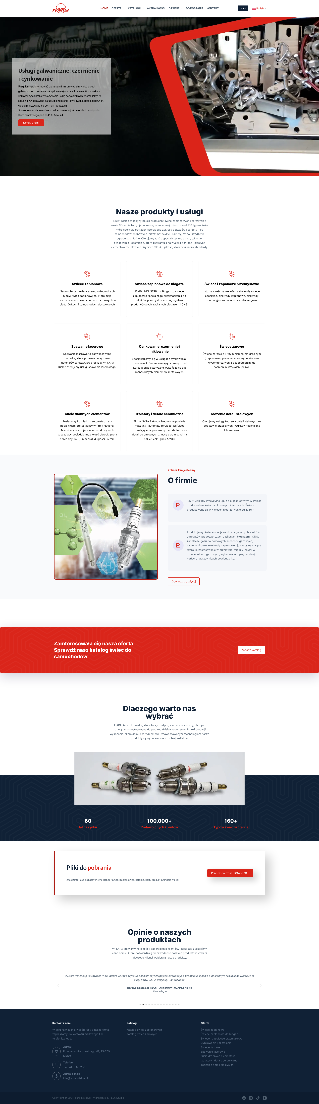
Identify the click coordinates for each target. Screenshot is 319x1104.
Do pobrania (194, 8)
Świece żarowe (210, 1047)
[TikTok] (258, 1098)
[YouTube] (265, 1098)
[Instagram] (251, 1098)
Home (104, 8)
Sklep (243, 8)
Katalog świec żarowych (142, 1034)
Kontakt (213, 8)
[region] (159, 96)
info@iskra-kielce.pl (75, 1078)
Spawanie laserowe (213, 1051)
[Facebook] (244, 1098)
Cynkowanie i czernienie (216, 1042)
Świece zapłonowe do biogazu (220, 1034)
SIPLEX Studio (115, 1097)
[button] (58, 985)
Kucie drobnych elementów (218, 1056)
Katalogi (134, 8)
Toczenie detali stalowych (217, 1064)
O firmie (174, 8)
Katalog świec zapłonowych (144, 1029)
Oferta (116, 8)
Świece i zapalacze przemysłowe (221, 1038)
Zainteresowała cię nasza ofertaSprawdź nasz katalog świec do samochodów (93, 649)
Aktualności (156, 8)
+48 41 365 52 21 (74, 1067)
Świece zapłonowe (212, 1029)
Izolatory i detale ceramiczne (219, 1060)
